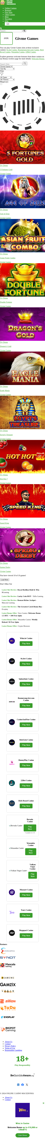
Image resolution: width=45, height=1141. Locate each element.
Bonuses (8, 10)
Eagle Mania (5, 391)
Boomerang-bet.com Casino (28, 50)
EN (6, 21)
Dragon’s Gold (5, 346)
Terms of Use (10, 1048)
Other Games (10, 15)
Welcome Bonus (38, 59)
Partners (3, 944)
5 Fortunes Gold (6, 170)
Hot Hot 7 (4, 479)
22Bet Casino (30, 52)
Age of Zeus (4, 214)
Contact (8, 1044)
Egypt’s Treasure (6, 435)
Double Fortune (6, 302)
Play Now (26, 643)
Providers (8, 19)
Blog (7, 17)
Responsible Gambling (13, 1050)
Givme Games (5, 174)
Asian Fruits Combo (7, 258)
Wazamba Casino (17, 52)
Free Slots (8, 12)
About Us (8, 1042)
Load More (4, 580)
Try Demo (4, 165)
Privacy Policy (10, 1046)
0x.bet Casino (11, 50)
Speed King (4, 523)
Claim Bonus (22, 1135)
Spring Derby (5, 567)
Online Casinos (10, 8)
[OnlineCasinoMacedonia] (8, 4)
